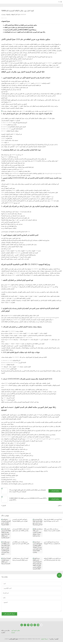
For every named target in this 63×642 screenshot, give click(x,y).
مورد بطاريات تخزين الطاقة (10, 72)
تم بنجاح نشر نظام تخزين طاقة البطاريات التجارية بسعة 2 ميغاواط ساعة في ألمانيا (52, 530)
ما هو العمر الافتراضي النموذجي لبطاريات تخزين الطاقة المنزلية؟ (19, 520)
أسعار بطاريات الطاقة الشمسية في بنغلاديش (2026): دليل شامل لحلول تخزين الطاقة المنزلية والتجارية (20, 530)
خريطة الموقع (44, 639)
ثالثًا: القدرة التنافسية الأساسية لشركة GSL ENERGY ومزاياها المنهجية (20, 29)
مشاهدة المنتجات (55, 490)
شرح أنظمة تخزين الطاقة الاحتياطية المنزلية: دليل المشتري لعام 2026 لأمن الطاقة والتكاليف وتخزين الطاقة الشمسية (53, 559)
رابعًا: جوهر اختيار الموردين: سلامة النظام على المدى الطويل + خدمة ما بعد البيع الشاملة (24, 32)
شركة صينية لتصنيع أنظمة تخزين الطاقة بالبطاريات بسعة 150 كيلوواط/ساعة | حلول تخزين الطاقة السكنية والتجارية (52, 543)
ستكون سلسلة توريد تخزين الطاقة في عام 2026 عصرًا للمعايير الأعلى (20, 25)
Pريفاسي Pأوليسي (53, 639)
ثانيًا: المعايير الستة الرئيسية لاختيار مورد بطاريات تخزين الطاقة (18, 27)
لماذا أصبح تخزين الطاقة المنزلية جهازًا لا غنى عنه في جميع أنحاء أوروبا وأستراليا (53, 520)
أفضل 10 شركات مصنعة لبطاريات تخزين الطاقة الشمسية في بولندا (20, 559)
